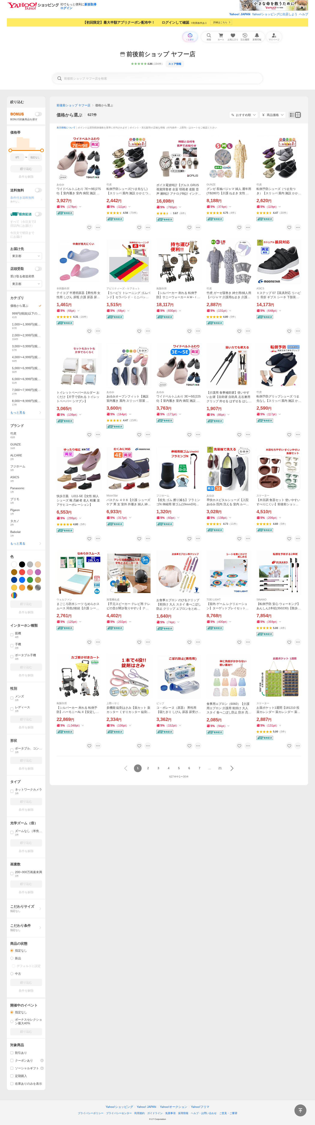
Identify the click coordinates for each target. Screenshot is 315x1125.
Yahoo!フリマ (200, 1106)
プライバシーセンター (119, 1113)
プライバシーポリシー (91, 1113)
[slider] (10, 150)
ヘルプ (303, 14)
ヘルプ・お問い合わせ (204, 1113)
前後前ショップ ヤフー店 (73, 105)
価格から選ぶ (69, 115)
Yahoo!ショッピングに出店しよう (274, 14)
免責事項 (170, 1113)
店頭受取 (17, 269)
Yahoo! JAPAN (239, 14)
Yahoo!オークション (173, 1106)
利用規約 (139, 1113)
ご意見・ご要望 (228, 1113)
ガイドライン (155, 1113)
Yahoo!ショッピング (119, 1106)
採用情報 (183, 1113)
